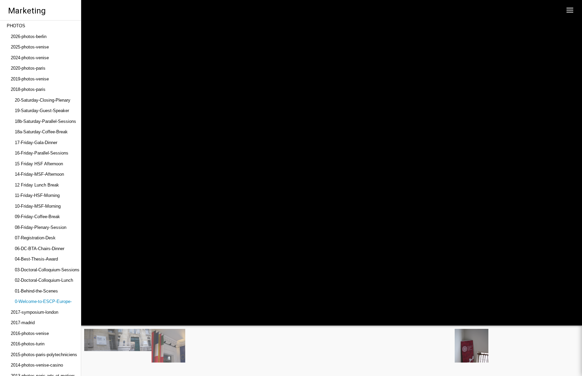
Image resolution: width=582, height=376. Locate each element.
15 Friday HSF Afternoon (39, 163)
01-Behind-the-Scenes (36, 291)
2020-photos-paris (28, 68)
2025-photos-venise (30, 46)
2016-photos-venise (30, 333)
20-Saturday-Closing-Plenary (42, 100)
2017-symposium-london (34, 312)
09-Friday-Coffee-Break (37, 216)
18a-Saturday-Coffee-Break (41, 131)
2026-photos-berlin (28, 36)
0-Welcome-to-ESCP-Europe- (43, 301)
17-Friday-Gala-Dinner (36, 142)
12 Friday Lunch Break (37, 184)
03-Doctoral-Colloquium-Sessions (47, 269)
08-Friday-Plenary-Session (40, 227)
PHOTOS (16, 25)
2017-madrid (23, 322)
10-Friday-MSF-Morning (38, 206)
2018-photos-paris (28, 89)
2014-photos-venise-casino (37, 365)
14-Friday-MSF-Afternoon (39, 174)
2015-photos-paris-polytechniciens (44, 354)
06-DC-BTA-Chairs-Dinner (39, 248)
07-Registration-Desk (35, 237)
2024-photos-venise (30, 57)
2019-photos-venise (30, 78)
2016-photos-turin (27, 343)
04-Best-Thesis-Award (36, 259)
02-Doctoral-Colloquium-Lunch (44, 280)
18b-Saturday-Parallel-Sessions (45, 121)
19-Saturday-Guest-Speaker (42, 110)
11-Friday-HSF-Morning (37, 195)
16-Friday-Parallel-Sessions (41, 153)
